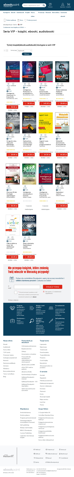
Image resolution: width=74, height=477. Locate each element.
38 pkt (10, 190)
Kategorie (6, 12)
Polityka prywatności (46, 380)
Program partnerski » (20, 306)
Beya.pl (49, 458)
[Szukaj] (43, 5)
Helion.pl (37, 449)
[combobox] (24, 50)
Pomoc (42, 405)
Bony (21, 20)
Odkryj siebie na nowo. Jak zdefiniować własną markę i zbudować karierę (12, 246)
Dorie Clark (9, 248)
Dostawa (42, 388)
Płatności (43, 391)
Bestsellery (55, 12)
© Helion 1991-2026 (8, 472)
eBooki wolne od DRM (28, 364)
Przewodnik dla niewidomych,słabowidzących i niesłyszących (27, 359)
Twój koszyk (43, 349)
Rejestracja (43, 347)
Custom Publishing (26, 433)
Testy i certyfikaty (8, 374)
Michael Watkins (11, 197)
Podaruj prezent (32, 20)
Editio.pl (37, 454)
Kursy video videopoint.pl (46, 440)
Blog (4, 376)
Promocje (41, 12)
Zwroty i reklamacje (46, 386)
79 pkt (43, 190)
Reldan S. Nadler (27, 197)
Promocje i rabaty (8, 355)
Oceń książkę (44, 360)
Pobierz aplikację (11, 20)
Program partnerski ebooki (28, 418)
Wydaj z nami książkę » (40, 306)
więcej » (35, 297)
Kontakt (42, 375)
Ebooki (13, 12)
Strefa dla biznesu (25, 412)
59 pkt (26, 190)
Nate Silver (42, 146)
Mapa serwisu (44, 399)
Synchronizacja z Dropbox (29, 374)
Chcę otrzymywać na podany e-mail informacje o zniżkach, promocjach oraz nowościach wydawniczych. (28, 294)
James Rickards (60, 95)
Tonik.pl (69, 469)
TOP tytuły (6, 352)
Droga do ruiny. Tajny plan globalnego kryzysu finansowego (11, 144)
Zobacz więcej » (13, 300)
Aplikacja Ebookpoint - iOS (29, 381)
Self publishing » (59, 319)
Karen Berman (10, 98)
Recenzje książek (45, 397)
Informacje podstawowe (29, 346)
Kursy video (33, 14)
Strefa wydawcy (25, 415)
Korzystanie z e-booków (29, 354)
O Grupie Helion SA (44, 412)
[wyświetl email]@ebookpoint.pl (48, 470)
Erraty (42, 394)
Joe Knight (17, 98)
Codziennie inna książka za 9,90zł (13, 27)
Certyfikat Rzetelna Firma (46, 415)
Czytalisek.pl (64, 458)
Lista (4, 50)
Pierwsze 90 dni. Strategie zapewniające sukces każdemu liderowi (12, 195)
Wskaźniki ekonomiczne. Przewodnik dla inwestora (61, 143)
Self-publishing (24, 425)
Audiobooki (20, 12)
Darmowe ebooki (64, 14)
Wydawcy (6, 368)
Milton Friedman (60, 195)
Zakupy (24, 351)
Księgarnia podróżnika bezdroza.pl (45, 432)
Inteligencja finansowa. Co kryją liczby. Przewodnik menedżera (44, 195)
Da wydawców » (59, 306)
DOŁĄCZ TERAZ (52, 287)
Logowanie (43, 344)
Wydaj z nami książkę (26, 427)
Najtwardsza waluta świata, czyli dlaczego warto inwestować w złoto (29, 144)
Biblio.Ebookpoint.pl (53, 462)
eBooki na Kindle (27, 372)
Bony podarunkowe (9, 371)
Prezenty (42, 358)
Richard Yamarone (60, 146)
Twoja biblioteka (45, 355)
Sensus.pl (63, 449)
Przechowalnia (44, 352)
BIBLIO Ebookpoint (26, 430)
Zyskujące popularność (10, 358)
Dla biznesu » (21, 318)
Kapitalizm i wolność (59, 193)
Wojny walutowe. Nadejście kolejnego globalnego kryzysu (61, 93)
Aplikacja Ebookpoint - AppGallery (28, 385)
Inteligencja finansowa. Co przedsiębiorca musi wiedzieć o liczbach (28, 93)
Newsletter (43, 363)
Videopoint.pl (39, 458)
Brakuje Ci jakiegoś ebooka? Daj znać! (40, 321)
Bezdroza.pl (64, 454)
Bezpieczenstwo (27, 349)
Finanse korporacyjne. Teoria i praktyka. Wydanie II (45, 92)
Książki (27, 12)
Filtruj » (27, 54)
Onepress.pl (50, 449)
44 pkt (59, 138)
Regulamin (43, 378)
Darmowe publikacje (9, 363)
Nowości (48, 12)
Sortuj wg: (14, 50)
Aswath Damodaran (45, 95)
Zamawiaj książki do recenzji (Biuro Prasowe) (27, 421)
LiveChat (42, 402)
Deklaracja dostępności (47, 383)
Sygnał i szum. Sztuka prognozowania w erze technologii (45, 143)
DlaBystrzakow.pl (52, 454)
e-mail (9, 287)
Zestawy (6, 366)
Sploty (37, 462)
